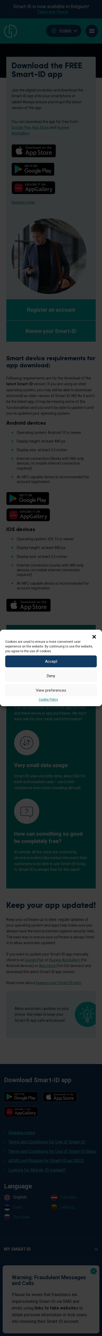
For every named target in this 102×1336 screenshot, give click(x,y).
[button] (94, 636)
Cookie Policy (48, 699)
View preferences (51, 690)
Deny (51, 676)
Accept (51, 661)
